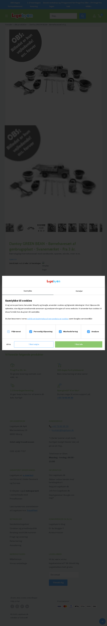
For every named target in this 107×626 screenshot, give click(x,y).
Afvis (8, 344)
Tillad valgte (34, 344)
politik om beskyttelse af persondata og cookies (48, 319)
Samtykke (28, 291)
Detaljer (79, 291)
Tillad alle (79, 344)
